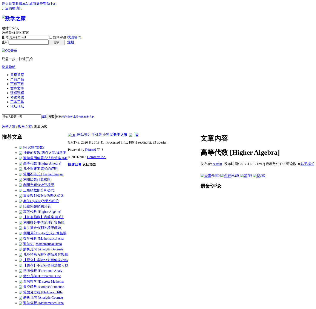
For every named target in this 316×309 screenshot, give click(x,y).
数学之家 (8, 127)
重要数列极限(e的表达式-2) (43, 195)
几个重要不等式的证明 (40, 169)
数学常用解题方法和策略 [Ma (45, 158)
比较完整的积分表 (37, 206)
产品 (17, 79)
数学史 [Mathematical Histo (42, 244)
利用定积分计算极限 (38, 185)
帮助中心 (50, 4)
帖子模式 (307, 164)
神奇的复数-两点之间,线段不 (44, 152)
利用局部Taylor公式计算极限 (44, 233)
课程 (17, 93)
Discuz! (90, 149)
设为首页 (8, 4)
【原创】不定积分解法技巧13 (45, 265)
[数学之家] (14, 18)
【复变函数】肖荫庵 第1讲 (43, 217)
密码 (5, 42)
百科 (17, 84)
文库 (17, 88)
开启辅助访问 (12, 8)
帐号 (5, 37)
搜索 (44, 116)
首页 (17, 75)
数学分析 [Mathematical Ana (43, 238)
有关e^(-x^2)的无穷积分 (41, 201)
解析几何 (89, 116)
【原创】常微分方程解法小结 (45, 260)
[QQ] (72, 134)
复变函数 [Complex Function (43, 287)
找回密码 (74, 37)
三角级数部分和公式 (38, 190)
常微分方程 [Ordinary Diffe (43, 292)
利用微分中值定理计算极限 (43, 222)
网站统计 (84, 134)
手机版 (97, 134)
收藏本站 (22, 4)
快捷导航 (8, 67)
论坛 (17, 106)
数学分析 (67, 116)
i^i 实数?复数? (33, 147)
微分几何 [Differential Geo (42, 276)
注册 (70, 42)
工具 (17, 102)
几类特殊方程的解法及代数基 (45, 254)
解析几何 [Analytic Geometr (43, 249)
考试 (17, 97)
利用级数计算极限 (37, 179)
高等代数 (78, 116)
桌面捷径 (36, 4)
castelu (217, 164)
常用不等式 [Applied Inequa (43, 174)
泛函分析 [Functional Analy (42, 271)
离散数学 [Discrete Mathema (43, 281)
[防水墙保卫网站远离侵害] (130, 134)
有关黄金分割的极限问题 (42, 228)
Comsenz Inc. (96, 157)
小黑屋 (108, 134)
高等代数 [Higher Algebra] (42, 163)
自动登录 (59, 37)
